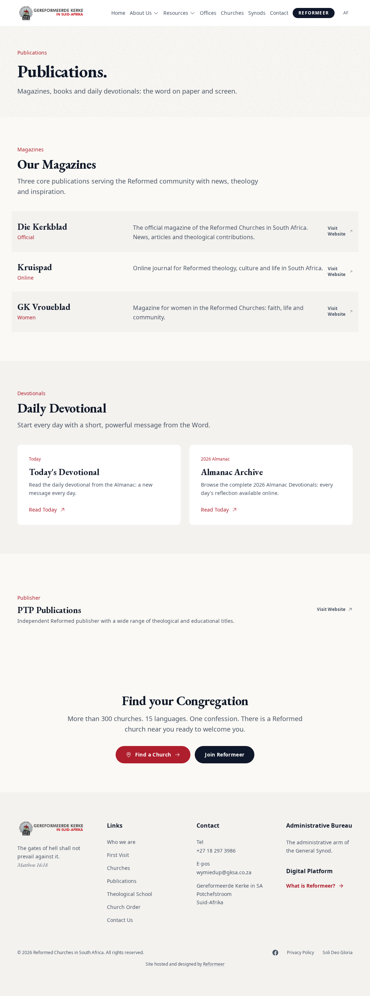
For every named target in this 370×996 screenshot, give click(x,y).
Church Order (124, 907)
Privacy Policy (300, 953)
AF (345, 13)
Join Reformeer (224, 754)
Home (118, 12)
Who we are (121, 841)
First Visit (118, 854)
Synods (257, 12)
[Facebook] (275, 953)
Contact (279, 12)
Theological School (129, 894)
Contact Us (120, 920)
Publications (122, 881)
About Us (141, 12)
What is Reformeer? (310, 885)
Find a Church (153, 754)
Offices (208, 12)
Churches (232, 12)
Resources (175, 12)
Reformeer (313, 13)
